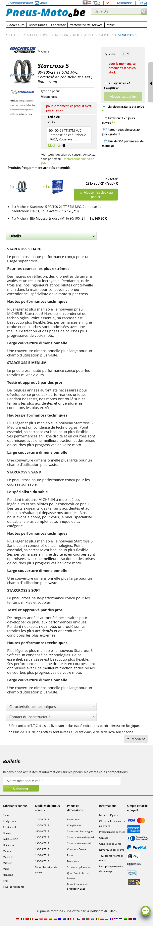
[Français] (85, 2)
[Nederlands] (89, 2)
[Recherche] (144, 11)
